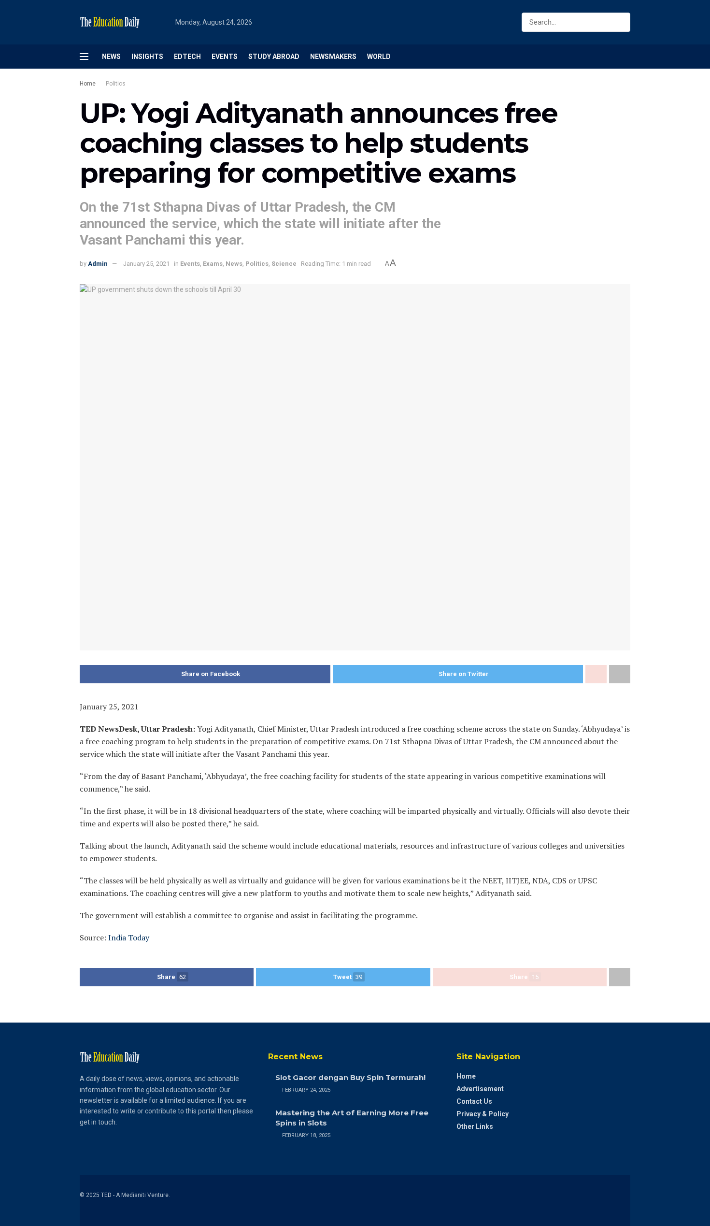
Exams (213, 263)
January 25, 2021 (146, 263)
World (379, 56)
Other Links (474, 1126)
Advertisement (480, 1089)
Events (225, 56)
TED (106, 1195)
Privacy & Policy (482, 1114)
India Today (127, 937)
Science (284, 263)
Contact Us (474, 1101)
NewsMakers (333, 56)
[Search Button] (620, 22)
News (111, 56)
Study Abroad (273, 56)
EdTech (187, 56)
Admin (98, 263)
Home (88, 83)
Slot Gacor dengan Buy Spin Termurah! (350, 1077)
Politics (116, 83)
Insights (147, 56)
